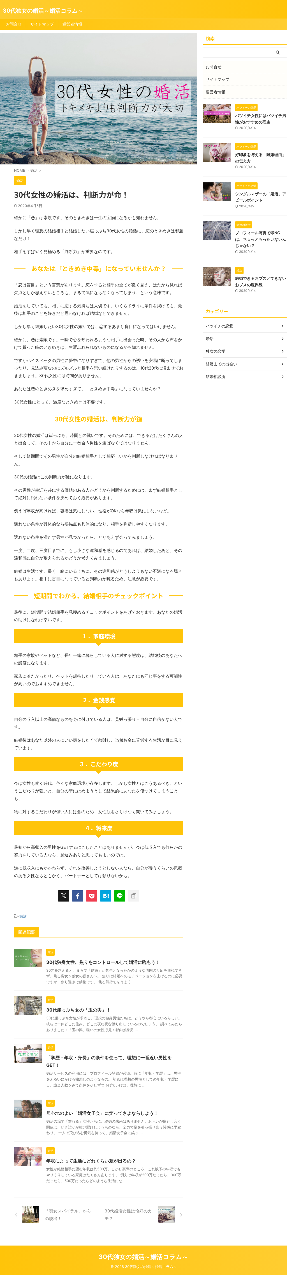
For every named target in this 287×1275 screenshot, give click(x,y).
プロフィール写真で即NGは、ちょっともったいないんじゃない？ (260, 239)
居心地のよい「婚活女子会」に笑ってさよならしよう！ (102, 1113)
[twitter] (63, 896)
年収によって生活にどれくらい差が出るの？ (91, 1161)
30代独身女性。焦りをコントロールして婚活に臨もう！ (103, 962)
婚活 (23, 916)
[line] (119, 896)
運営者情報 (72, 24)
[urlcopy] (133, 896)
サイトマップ (42, 24)
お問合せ (14, 24)
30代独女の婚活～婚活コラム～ (43, 10)
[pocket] (91, 896)
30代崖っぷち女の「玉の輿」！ (78, 1010)
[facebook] (77, 896)
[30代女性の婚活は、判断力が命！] (105, 896)
